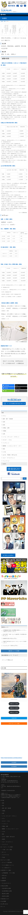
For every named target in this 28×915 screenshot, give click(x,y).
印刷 (3, 412)
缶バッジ (4, 852)
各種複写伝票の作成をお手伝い (10, 638)
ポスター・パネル (7, 439)
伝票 (4, 433)
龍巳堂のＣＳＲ (5, 898)
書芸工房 (4, 878)
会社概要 (4, 901)
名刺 (4, 421)
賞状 (4, 448)
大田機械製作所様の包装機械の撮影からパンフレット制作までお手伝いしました (14, 631)
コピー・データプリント (9, 457)
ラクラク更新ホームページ (8, 865)
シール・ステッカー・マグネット (11, 436)
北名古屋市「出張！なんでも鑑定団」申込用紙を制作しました (14, 635)
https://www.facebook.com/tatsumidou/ (11, 757)
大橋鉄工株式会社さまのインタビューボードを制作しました (14, 642)
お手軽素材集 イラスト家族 (8, 872)
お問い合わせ (5, 903)
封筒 (4, 424)
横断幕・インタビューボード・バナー (12, 445)
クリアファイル (5, 854)
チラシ (4, 415)
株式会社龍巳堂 (12, 911)
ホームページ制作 (6, 859)
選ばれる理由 (5, 885)
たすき (4, 451)
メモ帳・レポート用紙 (7, 849)
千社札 (3, 857)
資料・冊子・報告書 (8, 418)
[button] (14, 650)
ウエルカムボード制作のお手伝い (10, 645)
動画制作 (4, 880)
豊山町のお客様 (5, 893)
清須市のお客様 (5, 896)
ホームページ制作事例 (7, 862)
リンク (3, 906)
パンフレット (6, 442)
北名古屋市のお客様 (6, 888)
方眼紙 (4, 430)
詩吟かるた (4, 875)
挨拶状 (4, 463)
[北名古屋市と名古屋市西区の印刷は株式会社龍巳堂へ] (14, 6)
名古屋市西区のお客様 (7, 891)
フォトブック (6, 460)
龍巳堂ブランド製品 (6, 870)
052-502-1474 (7, 10)
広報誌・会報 (6, 427)
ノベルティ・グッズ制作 (7, 846)
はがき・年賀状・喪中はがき (10, 454)
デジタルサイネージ (6, 883)
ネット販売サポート (6, 867)
